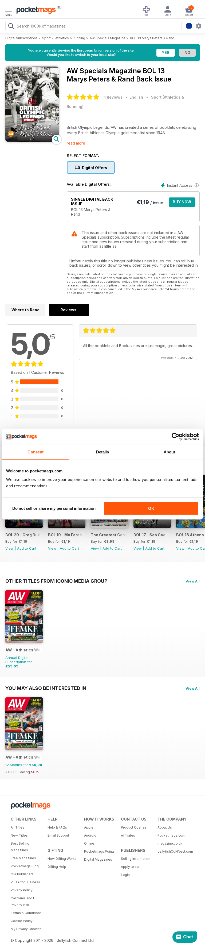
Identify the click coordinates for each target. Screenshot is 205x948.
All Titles (17, 827)
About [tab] (169, 452)
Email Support (58, 835)
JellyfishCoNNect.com (174, 851)
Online (89, 843)
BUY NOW (182, 202)
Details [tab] (102, 452)
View (9, 548)
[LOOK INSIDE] (32, 140)
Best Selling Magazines (20, 846)
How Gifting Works (62, 859)
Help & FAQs (57, 827)
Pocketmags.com (171, 835)
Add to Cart (26, 548)
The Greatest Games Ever (108, 535)
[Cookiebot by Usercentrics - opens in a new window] (175, 437)
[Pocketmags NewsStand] (34, 10)
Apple (88, 827)
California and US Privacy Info (24, 901)
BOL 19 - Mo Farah (65, 535)
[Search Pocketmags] (10, 26)
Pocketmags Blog (25, 866)
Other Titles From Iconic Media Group (56, 581)
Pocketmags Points (99, 851)
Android (90, 835)
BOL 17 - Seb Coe (149, 535)
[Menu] (8, 10)
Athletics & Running (70, 38)
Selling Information (135, 859)
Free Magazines (23, 858)
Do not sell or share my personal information (54, 508)
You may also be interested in (45, 688)
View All (193, 581)
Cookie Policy (22, 921)
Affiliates (128, 835)
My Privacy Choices (26, 929)
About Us (164, 827)
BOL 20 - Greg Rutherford (23, 535)
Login (125, 875)
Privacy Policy (22, 890)
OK (151, 508)
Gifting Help (57, 867)
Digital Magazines (98, 859)
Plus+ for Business (25, 882)
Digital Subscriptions (21, 38)
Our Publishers (22, 874)
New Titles (19, 835)
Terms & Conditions (26, 913)
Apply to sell (130, 867)
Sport (46, 38)
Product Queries (134, 827)
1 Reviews (113, 97)
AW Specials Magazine (107, 38)
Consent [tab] (35, 452)
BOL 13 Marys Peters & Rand (152, 38)
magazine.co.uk (169, 843)
